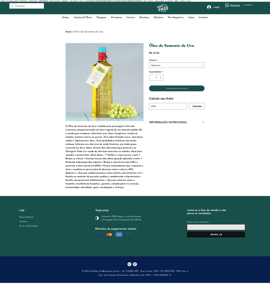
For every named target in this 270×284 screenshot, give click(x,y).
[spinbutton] (156, 77)
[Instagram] (129, 264)
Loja (21, 210)
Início (68, 31)
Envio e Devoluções (28, 225)
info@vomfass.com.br (109, 271)
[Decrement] (151, 77)
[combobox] (177, 65)
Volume (153, 60)
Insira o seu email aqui (198, 222)
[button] (250, 5)
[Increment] (161, 77)
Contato (23, 221)
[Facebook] (135, 264)
